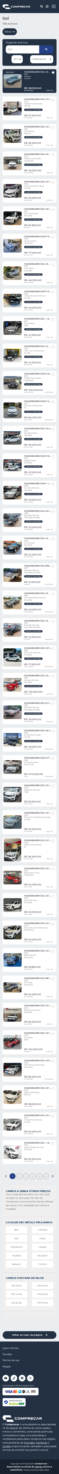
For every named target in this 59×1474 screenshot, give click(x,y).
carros (38, 1466)
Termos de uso (10, 1360)
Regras (6, 1366)
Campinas (41, 1442)
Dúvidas (7, 1354)
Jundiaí (6, 1446)
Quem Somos (10, 1348)
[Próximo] (53, 1176)
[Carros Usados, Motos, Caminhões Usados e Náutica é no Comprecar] (16, 6)
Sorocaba (29, 1442)
